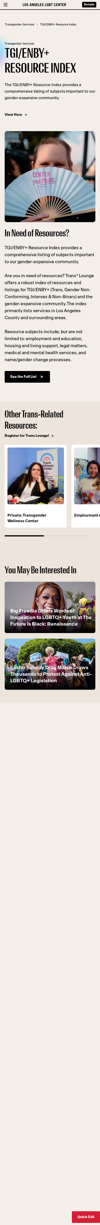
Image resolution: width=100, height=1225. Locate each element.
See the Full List (23, 376)
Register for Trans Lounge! (27, 436)
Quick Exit (85, 1217)
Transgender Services (19, 24)
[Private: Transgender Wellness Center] (35, 476)
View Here (13, 114)
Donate (89, 4)
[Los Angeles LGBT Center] (45, 5)
